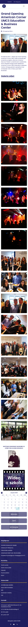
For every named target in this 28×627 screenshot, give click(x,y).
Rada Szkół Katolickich (7, 587)
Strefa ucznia (4, 565)
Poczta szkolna (5, 573)
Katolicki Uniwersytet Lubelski (9, 545)
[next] (26, 493)
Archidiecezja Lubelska (7, 585)
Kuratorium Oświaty (6, 593)
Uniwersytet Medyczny (7, 548)
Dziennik (10, 2)
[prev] (1, 493)
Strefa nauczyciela (6, 567)
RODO (2, 575)
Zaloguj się (17, 2)
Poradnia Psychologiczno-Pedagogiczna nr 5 (13, 555)
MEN (2, 590)
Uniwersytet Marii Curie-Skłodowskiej (11, 553)
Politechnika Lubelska (6, 550)
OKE (2, 595)
